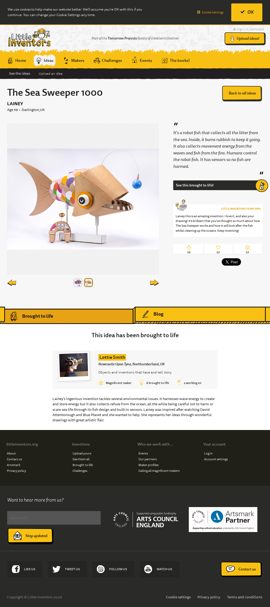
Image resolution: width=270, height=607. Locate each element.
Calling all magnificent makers (159, 470)
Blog (158, 313)
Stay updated (36, 536)
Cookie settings (178, 597)
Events (143, 453)
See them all (81, 459)
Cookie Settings (213, 12)
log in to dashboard (250, 29)
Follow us (118, 568)
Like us (29, 568)
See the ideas (19, 73)
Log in (208, 453)
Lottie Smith (112, 357)
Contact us (14, 459)
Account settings (216, 459)
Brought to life (37, 316)
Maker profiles (148, 465)
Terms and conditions (244, 597)
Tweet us (72, 568)
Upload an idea (50, 73)
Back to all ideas (242, 93)
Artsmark (13, 465)
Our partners (147, 459)
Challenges (80, 470)
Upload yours (82, 453)
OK (250, 12)
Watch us (164, 568)
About (11, 453)
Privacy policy (16, 470)
